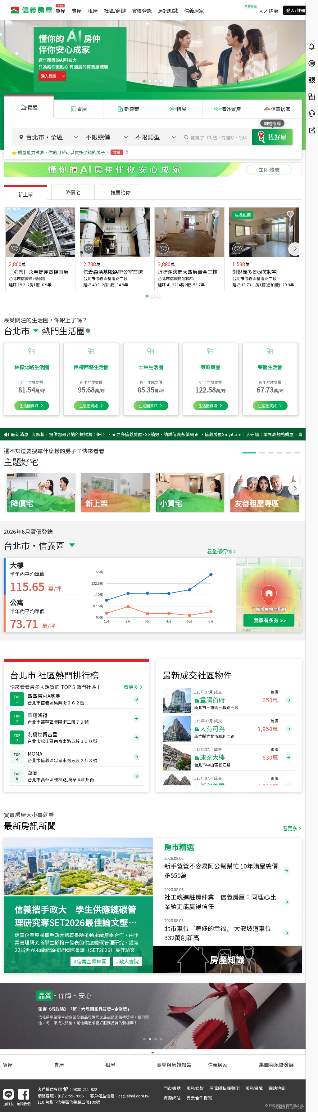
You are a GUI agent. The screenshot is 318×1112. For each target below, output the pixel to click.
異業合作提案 (199, 1098)
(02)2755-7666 (71, 1096)
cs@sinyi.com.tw (133, 1096)
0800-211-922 (84, 1089)
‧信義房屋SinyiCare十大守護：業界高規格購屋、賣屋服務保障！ (233, 434)
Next (295, 249)
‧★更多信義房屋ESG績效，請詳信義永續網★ (121, 434)
